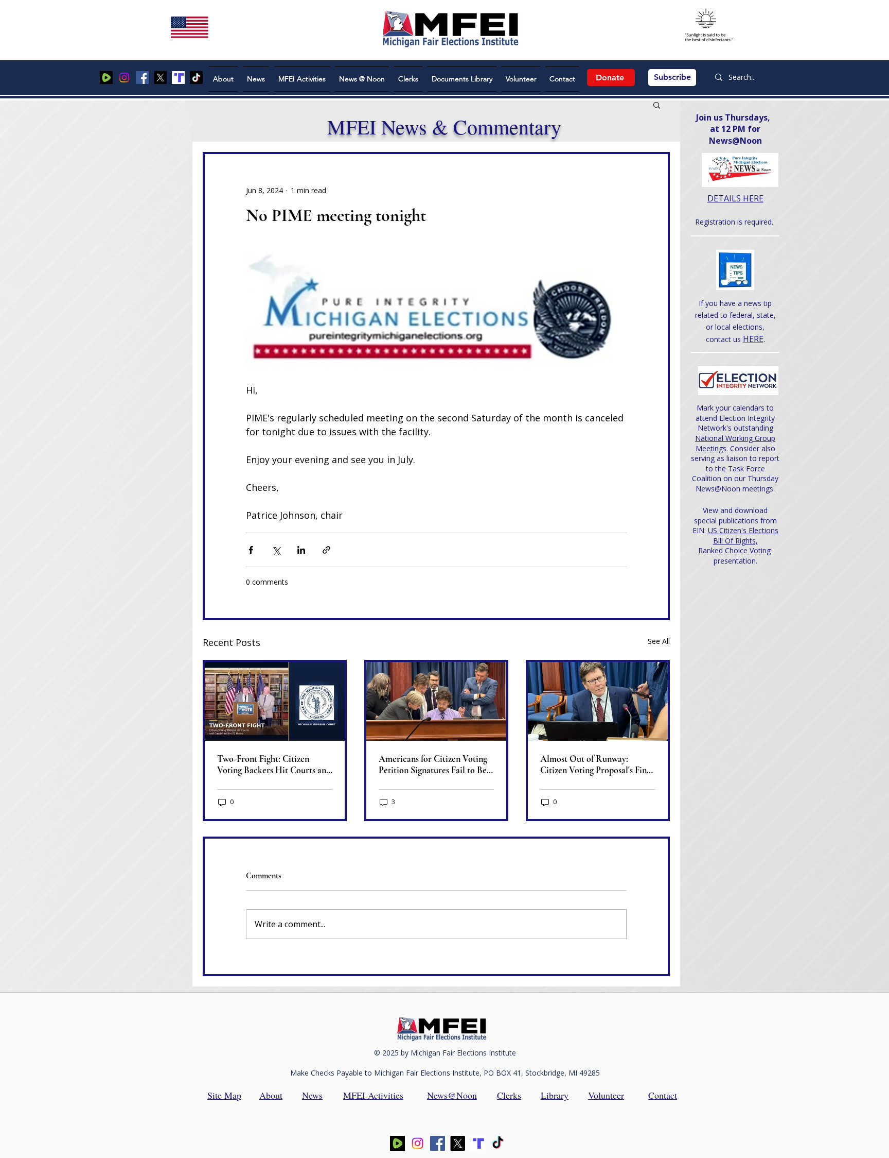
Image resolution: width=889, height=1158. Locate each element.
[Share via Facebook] (251, 550)
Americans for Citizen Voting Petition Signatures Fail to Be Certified (433, 764)
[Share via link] (326, 550)
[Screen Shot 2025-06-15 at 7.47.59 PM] (178, 77)
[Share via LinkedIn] (301, 550)
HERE (753, 339)
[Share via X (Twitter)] (276, 550)
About (270, 1095)
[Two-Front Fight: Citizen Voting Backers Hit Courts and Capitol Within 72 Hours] (275, 701)
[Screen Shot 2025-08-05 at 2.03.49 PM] (106, 77)
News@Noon (452, 1095)
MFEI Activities (373, 1095)
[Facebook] (142, 77)
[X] (160, 77)
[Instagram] (124, 77)
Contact (662, 1095)
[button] (657, 104)
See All (659, 641)
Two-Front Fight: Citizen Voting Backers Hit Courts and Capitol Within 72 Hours (274, 764)
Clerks (509, 1095)
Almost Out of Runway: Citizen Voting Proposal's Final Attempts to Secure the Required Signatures (596, 764)
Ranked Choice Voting (734, 550)
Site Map (224, 1095)
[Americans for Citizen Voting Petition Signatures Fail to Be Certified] (436, 701)
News (312, 1095)
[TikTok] (196, 77)
